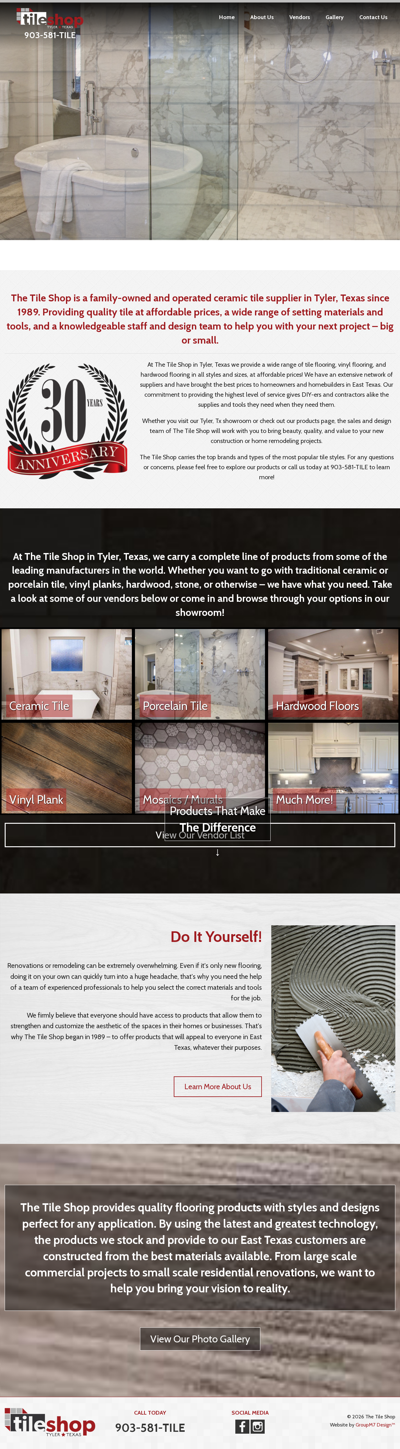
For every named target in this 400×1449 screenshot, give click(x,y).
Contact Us (373, 17)
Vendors (299, 17)
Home (227, 17)
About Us (262, 17)
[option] (200, 120)
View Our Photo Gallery (200, 1339)
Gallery (335, 17)
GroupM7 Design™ (375, 1425)
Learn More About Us (217, 1086)
